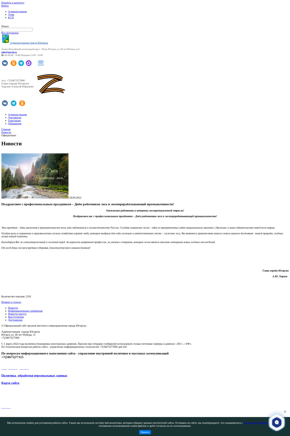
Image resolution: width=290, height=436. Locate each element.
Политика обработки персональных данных (34, 375)
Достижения (15, 320)
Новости (13, 307)
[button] (277, 422)
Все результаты (10, 32)
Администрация (17, 11)
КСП (11, 17)
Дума (11, 14)
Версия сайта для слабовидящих (19, 23)
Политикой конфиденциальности (263, 422)
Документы (14, 117)
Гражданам (14, 120)
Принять (145, 432)
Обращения (14, 123)
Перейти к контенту (12, 2)
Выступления (16, 317)
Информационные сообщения (25, 310)
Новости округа (17, 313)
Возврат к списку (11, 302)
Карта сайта (10, 383)
